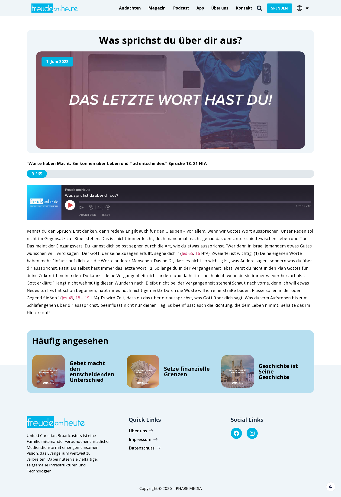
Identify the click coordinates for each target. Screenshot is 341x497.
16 (197, 253)
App (200, 8)
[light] (330, 486)
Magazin (157, 8)
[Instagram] (252, 433)
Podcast (181, 8)
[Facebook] (236, 433)
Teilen (106, 215)
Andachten (130, 8)
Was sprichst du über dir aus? (170, 40)
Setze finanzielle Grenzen (187, 371)
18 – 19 (82, 298)
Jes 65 (187, 253)
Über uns (219, 8)
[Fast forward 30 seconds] (109, 207)
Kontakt (244, 8)
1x (99, 207)
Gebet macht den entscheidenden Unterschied (92, 371)
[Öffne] (307, 8)
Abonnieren (87, 215)
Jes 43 (67, 298)
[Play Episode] (70, 205)
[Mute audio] (82, 207)
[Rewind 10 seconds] (91, 207)
